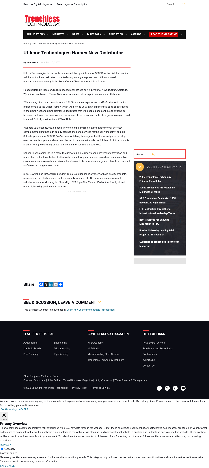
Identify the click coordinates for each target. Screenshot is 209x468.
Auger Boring (30, 343)
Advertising (149, 360)
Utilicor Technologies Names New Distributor (73, 52)
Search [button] (184, 4)
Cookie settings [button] (9, 409)
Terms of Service (100, 388)
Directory (94, 34)
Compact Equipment (34, 380)
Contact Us (149, 366)
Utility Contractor (104, 380)
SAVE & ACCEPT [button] (9, 466)
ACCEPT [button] (23, 409)
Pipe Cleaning (31, 354)
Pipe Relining (61, 354)
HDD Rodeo (94, 348)
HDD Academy (96, 343)
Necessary (9, 449)
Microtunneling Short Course (103, 354)
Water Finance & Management (131, 380)
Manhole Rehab (32, 348)
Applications (35, 34)
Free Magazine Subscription (72, 4)
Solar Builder (54, 380)
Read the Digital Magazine (37, 4)
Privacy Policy (79, 388)
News (75, 34)
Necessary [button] (5, 445)
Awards (136, 34)
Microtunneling (62, 348)
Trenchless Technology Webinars (106, 360)
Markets (58, 34)
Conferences (150, 354)
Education (116, 34)
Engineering (60, 343)
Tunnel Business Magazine (78, 380)
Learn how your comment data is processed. (91, 310)
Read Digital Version (154, 343)
